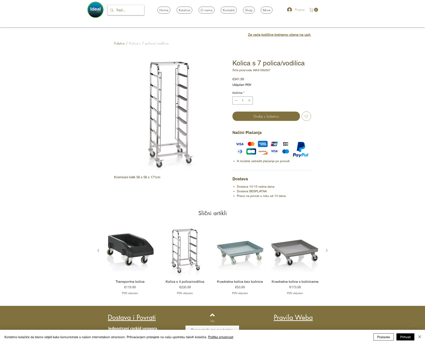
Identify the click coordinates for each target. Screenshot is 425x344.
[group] (212, 262)
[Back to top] (212, 315)
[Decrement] (235, 100)
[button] (314, 10)
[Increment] (249, 100)
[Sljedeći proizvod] (326, 250)
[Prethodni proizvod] (98, 250)
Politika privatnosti (220, 337)
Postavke (383, 337)
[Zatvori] (419, 336)
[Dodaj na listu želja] (306, 116)
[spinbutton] (242, 100)
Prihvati (405, 337)
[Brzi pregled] (130, 250)
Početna (119, 43)
